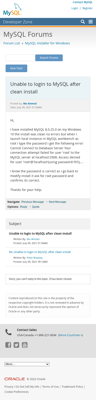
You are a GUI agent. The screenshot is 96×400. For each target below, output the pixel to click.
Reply (23, 206)
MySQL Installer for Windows (47, 43)
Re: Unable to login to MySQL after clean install (40, 252)
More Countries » (70, 335)
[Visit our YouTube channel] (24, 346)
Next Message (57, 201)
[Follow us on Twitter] (16, 346)
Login (74, 8)
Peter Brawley (35, 257)
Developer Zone (17, 21)
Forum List (11, 43)
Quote (36, 206)
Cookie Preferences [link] (16, 392)
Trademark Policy (72, 386)
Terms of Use (50, 386)
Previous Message (32, 201)
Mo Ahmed (33, 239)
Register (87, 8)
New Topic (16, 68)
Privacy (8, 386)
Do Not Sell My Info (27, 386)
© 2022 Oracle (36, 379)
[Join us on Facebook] (8, 346)
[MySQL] (13, 9)
